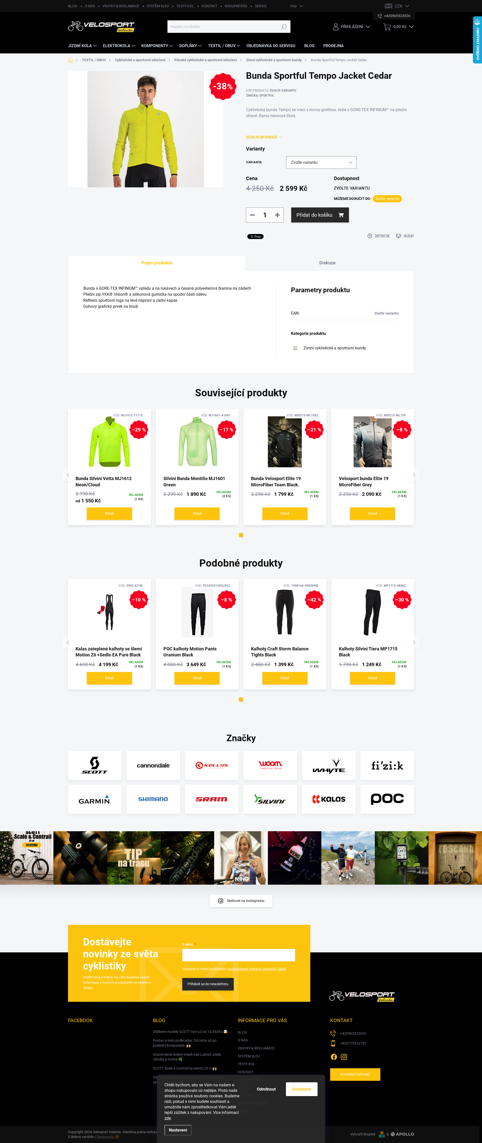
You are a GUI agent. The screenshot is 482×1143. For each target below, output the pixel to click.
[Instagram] (344, 1056)
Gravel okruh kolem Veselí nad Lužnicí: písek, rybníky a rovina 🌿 (187, 1056)
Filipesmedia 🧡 (107, 1137)
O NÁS (90, 6)
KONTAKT (209, 6)
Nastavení (178, 1130)
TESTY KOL (185, 6)
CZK (398, 6)
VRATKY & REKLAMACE (120, 6)
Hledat (284, 27)
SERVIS (260, 6)
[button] (241, 535)
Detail (109, 513)
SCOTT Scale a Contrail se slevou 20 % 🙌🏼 (185, 1068)
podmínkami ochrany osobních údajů (257, 969)
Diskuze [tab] (327, 262)
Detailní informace (261, 137)
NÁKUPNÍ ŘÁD (236, 6)
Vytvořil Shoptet (362, 1134)
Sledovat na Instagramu (245, 901)
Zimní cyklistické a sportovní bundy (335, 348)
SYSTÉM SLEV (158, 6)
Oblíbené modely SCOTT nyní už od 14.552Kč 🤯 (190, 1032)
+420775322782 (353, 1043)
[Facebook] (334, 1056)
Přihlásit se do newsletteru (208, 984)
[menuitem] (83, 45)
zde (167, 1118)
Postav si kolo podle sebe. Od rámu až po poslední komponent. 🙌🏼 (184, 1042)
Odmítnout (266, 1089)
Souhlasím (301, 1089)
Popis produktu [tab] (157, 262)
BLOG (72, 6)
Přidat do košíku (314, 215)
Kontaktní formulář (355, 1074)
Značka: (260, 95)
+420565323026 (353, 1033)
